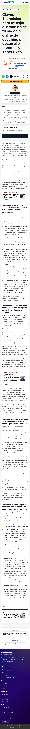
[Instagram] (8, 88)
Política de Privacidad (12, 725)
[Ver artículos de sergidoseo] (5, 63)
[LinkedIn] (10, 88)
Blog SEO (4, 686)
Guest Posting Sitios (7, 712)
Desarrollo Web (6, 699)
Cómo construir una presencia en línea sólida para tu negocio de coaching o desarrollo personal (14, 114)
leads (13, 526)
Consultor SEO (6, 707)
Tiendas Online (6, 701)
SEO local (4, 696)
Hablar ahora (15, 136)
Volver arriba (5, 721)
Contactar (4, 683)
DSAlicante (5, 710)
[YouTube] (20, 88)
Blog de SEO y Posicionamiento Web (11, 9)
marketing (23, 180)
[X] (6, 88)
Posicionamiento (6, 694)
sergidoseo (19, 57)
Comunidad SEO (6, 688)
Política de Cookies (7, 675)
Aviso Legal (5, 673)
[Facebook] (22, 88)
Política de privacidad (8, 677)
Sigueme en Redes (15, 92)
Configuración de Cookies (14, 727)
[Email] (2, 666)
